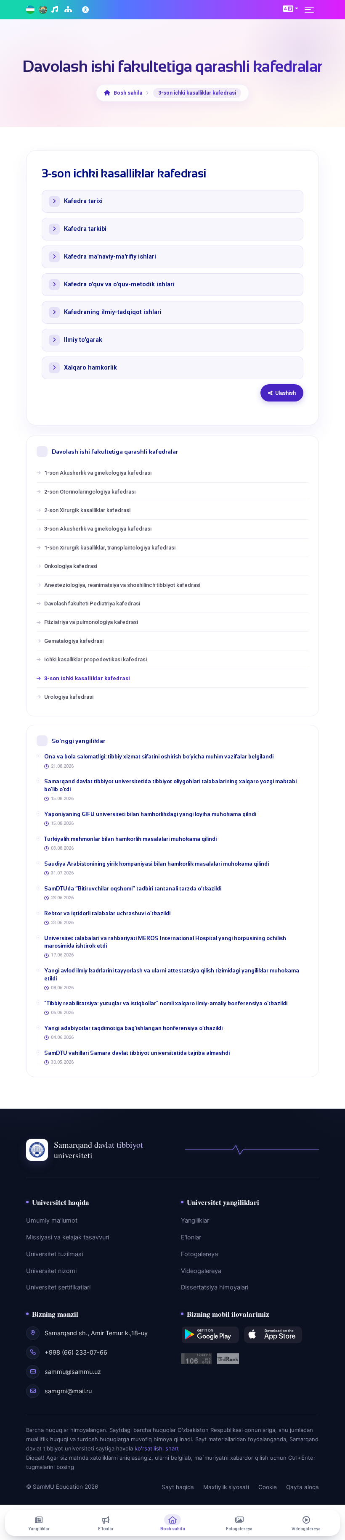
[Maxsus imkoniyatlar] (86, 10)
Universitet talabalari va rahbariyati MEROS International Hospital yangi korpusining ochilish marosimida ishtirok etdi (165, 942)
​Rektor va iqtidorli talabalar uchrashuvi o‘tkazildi (107, 913)
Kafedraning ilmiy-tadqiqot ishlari (113, 312)
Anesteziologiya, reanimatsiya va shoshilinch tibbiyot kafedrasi (122, 585)
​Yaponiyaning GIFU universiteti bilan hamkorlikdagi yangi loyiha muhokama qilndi (150, 814)
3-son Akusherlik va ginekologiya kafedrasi (97, 529)
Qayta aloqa (302, 1487)
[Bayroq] (30, 10)
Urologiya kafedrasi (68, 697)
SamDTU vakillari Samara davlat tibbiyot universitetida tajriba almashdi (137, 1053)
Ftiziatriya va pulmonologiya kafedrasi (91, 622)
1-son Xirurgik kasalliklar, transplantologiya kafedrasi (109, 547)
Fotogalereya (199, 1254)
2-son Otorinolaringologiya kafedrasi (89, 492)
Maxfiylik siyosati (226, 1487)
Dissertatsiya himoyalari (214, 1287)
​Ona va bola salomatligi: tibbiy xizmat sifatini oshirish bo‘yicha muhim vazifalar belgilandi (158, 756)
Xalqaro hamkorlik (90, 367)
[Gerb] (43, 10)
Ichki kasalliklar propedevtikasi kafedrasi (95, 659)
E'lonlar (191, 1237)
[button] (290, 8)
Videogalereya (201, 1271)
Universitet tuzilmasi (54, 1254)
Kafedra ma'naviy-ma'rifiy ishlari (110, 256)
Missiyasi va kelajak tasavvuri (67, 1237)
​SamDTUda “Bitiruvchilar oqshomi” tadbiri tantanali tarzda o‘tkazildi (132, 888)
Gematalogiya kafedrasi (74, 641)
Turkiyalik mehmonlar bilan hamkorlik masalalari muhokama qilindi (130, 839)
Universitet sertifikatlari (58, 1287)
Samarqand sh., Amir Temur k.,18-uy (96, 1333)
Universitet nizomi (51, 1271)
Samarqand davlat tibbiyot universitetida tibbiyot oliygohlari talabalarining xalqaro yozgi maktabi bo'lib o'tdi (170, 785)
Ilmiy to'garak (83, 339)
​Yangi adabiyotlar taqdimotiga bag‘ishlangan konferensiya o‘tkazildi (133, 1028)
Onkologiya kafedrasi (70, 566)
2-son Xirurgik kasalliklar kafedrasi (87, 510)
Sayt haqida (178, 1487)
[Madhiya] (55, 10)
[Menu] (312, 9)
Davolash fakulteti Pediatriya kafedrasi (92, 603)
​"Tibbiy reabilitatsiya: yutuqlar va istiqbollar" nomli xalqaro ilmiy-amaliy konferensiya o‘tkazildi (165, 1003)
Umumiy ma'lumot (51, 1220)
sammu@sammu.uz (73, 1372)
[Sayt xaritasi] (69, 10)
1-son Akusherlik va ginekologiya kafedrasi (97, 473)
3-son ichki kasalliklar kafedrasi (87, 678)
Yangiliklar (195, 1220)
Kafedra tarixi (83, 201)
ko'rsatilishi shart (157, 1448)
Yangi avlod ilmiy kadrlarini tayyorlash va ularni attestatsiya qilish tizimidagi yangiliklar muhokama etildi (171, 974)
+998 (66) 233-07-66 (76, 1352)
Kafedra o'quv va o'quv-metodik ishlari (119, 284)
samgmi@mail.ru (68, 1391)
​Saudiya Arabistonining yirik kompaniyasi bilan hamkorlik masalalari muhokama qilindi (156, 864)
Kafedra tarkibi (85, 228)
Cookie (267, 1487)
